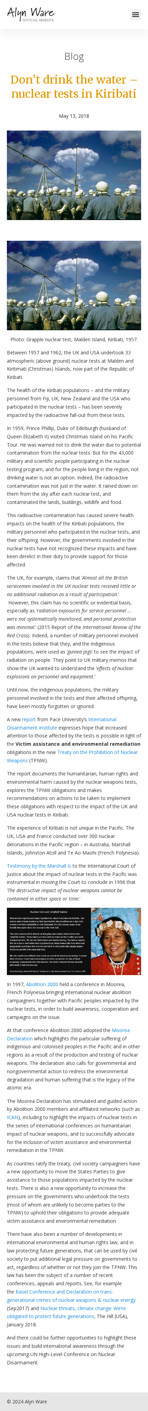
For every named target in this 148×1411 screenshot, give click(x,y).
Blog (74, 56)
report (29, 719)
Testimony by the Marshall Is (39, 865)
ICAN (12, 1117)
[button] (135, 14)
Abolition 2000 (42, 984)
